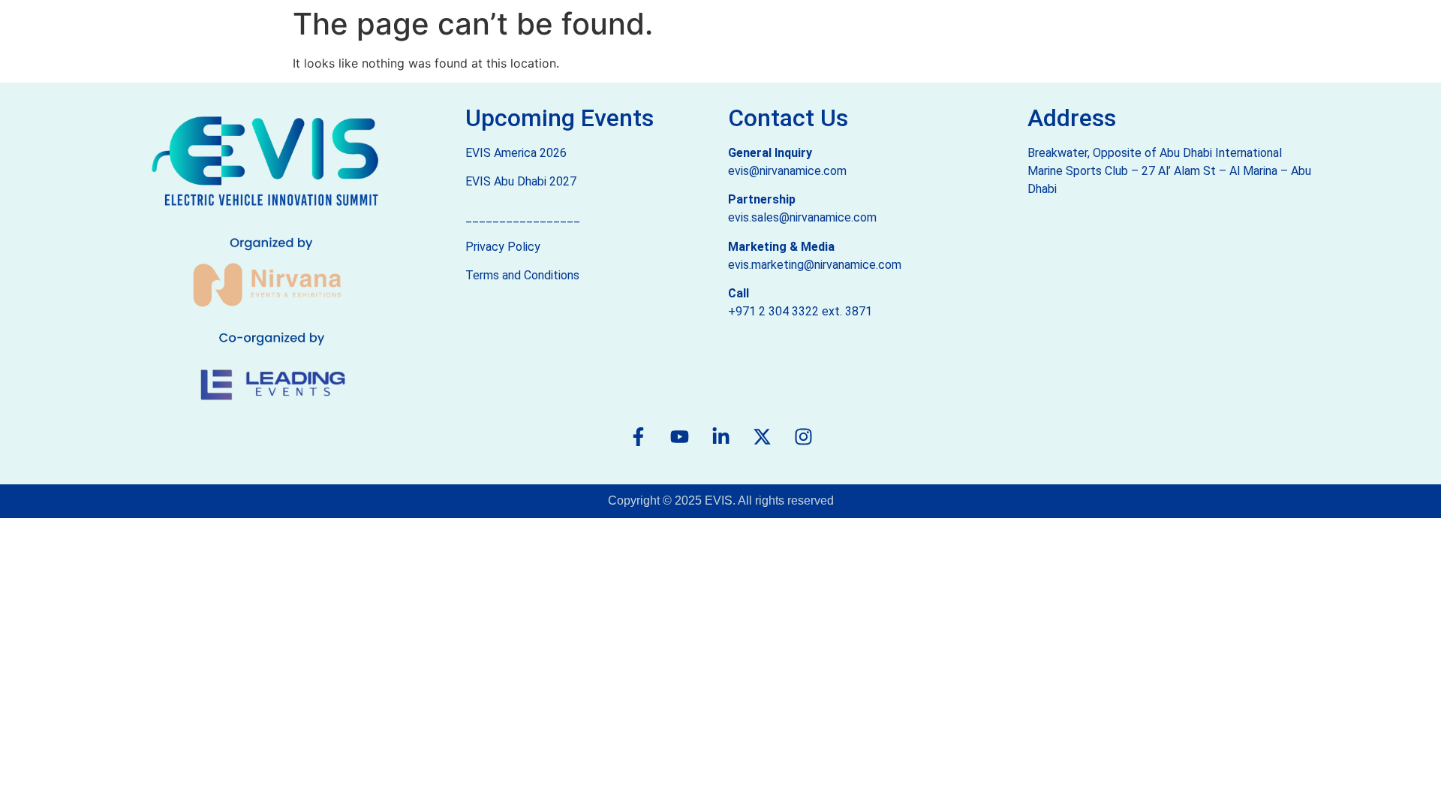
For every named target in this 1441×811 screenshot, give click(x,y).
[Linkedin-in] (720, 436)
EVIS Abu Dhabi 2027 (520, 181)
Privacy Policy (502, 247)
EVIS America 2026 (516, 153)
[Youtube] (679, 436)
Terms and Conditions (522, 275)
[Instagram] (803, 436)
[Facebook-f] (638, 436)
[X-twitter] (762, 436)
